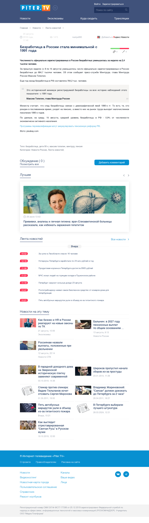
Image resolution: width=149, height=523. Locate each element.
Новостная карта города (34, 482)
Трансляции (121, 18)
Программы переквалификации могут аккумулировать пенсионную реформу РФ (60, 126)
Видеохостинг (28, 477)
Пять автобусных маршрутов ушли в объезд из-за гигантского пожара (71, 296)
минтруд (70, 146)
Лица (64, 482)
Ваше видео (68, 477)
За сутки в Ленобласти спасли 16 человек (58, 250)
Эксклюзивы (55, 18)
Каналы (65, 472)
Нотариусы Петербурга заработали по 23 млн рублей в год (66, 257)
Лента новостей (56, 150)
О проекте (25, 462)
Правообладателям (46, 462)
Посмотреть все (29, 164)
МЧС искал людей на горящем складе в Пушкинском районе (67, 272)
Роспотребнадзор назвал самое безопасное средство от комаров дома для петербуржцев (74, 288)
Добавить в (115, 37)
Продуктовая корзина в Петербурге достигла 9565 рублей (66, 264)
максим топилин (57, 146)
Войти (97, 4)
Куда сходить (88, 18)
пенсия (79, 146)
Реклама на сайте (70, 462)
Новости (25, 18)
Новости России (39, 150)
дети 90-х (43, 146)
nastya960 (77, 37)
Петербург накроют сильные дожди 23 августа (60, 279)
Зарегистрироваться (113, 4)
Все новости (118, 235)
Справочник (27, 492)
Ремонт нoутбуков (30, 496)
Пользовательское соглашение (38, 487)
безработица (32, 146)
